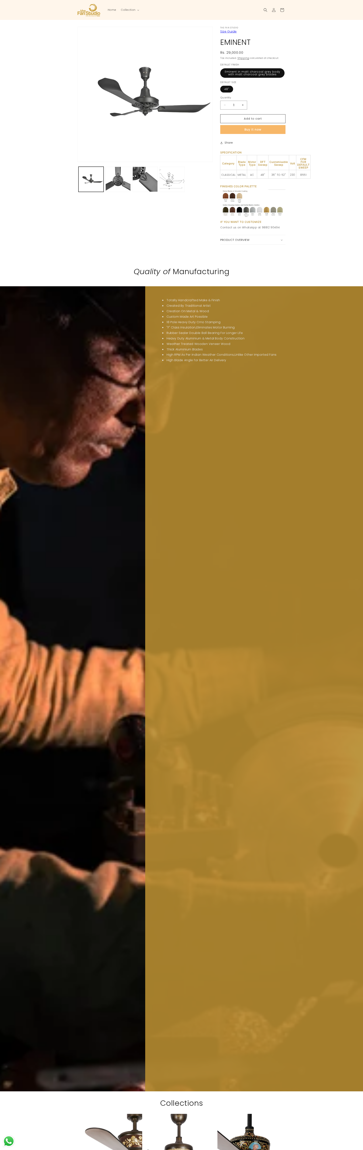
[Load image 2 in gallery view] (118, 179)
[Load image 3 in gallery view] (145, 179)
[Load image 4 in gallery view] (172, 179)
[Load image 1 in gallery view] (91, 179)
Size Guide (228, 31)
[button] (130, 10)
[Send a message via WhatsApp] (9, 1141)
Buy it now (252, 129)
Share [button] (229, 143)
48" (226, 89)
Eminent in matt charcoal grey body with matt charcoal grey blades (252, 73)
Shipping (243, 58)
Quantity (225, 97)
